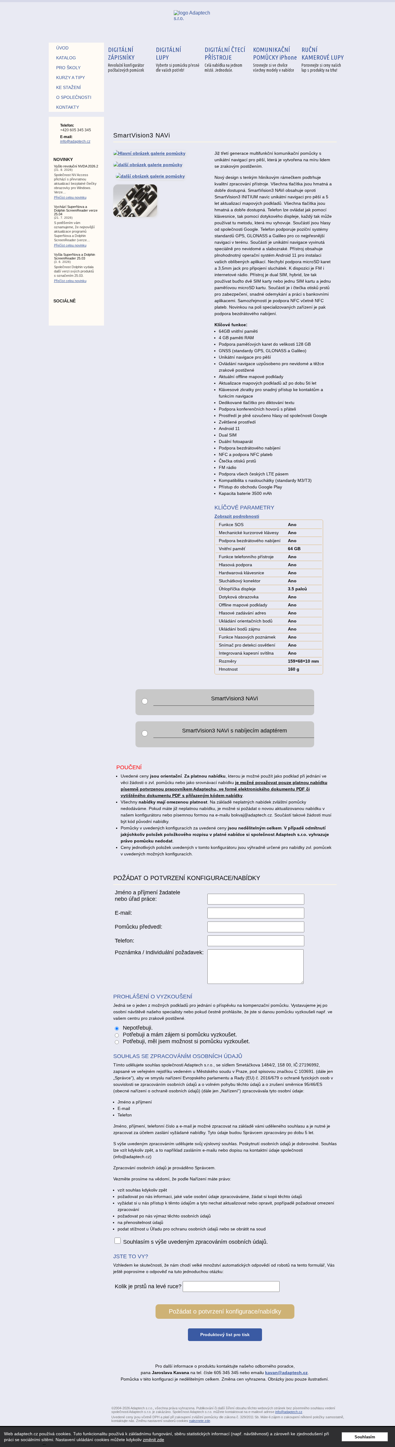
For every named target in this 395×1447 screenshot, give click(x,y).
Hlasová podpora (235, 564)
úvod (62, 47)
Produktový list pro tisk (225, 1334)
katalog (66, 57)
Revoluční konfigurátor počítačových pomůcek (126, 59)
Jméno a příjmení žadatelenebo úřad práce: (147, 895)
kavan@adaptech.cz (286, 1372)
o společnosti (73, 97)
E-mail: (123, 913)
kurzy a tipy (70, 77)
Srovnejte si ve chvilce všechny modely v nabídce (275, 59)
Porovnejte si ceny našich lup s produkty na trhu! (322, 59)
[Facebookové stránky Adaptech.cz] (76, 313)
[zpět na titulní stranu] (196, 22)
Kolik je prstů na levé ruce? (148, 1286)
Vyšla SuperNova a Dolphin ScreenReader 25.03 (74, 256)
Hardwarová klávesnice (241, 572)
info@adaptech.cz (75, 141)
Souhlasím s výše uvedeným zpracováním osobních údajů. (195, 1242)
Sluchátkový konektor (239, 580)
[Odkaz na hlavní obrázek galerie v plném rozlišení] (149, 154)
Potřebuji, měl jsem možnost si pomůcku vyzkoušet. (185, 1041)
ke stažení (68, 87)
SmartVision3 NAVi (234, 698)
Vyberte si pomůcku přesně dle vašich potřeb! (177, 59)
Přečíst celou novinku (70, 197)
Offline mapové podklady (243, 604)
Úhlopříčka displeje (237, 588)
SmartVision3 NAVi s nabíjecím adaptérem (234, 731)
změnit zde (153, 1439)
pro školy (68, 67)
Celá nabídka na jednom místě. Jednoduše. (225, 59)
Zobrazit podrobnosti (236, 516)
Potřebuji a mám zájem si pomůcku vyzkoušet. (179, 1034)
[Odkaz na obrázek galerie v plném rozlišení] (149, 165)
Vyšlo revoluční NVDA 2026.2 (76, 166)
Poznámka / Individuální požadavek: (159, 952)
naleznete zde (199, 1421)
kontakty (67, 107)
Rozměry (227, 661)
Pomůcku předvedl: (138, 927)
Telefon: (124, 941)
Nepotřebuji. (137, 1028)
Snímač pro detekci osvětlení (247, 645)
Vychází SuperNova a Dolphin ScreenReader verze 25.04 (76, 210)
